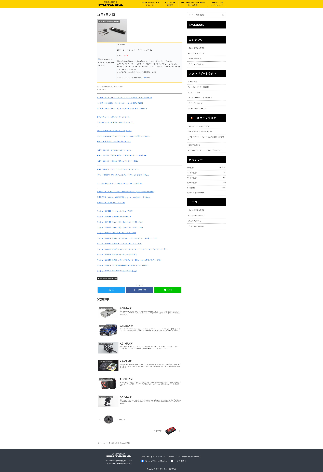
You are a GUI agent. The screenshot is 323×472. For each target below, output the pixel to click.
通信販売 (171, 457)
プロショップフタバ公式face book (156, 461)
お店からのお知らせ (194, 59)
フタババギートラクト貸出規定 (198, 87)
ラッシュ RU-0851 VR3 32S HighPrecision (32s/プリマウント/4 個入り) (122, 265)
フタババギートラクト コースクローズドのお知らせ (205, 150)
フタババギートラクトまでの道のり (200, 97)
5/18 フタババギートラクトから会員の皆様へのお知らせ (206, 138)
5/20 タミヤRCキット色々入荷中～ (200, 131)
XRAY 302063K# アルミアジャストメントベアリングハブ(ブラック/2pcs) (123, 175)
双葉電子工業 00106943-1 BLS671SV (111, 203)
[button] (223, 15)
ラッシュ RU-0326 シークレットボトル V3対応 (114, 211)
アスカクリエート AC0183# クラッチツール (113, 117)
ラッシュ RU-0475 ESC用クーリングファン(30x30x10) (117, 255)
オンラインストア (159, 457)
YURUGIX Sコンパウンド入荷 (198, 126)
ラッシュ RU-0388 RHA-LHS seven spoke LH (114, 216)
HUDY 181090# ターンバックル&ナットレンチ (114, 150)
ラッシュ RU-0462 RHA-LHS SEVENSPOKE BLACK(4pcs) (119, 244)
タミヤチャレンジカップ (196, 53)
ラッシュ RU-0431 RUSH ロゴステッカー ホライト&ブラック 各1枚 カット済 (127, 238)
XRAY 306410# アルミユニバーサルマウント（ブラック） (118, 169)
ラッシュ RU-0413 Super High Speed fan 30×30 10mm (120, 222)
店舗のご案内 (145, 457)
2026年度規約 (192, 82)
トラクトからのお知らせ (196, 64)
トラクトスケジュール (195, 103)
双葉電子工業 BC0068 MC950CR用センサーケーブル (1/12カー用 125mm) (123, 197)
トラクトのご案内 (194, 92)
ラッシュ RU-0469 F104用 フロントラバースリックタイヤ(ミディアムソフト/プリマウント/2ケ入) (131, 249)
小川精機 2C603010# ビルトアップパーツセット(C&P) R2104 (120, 103)
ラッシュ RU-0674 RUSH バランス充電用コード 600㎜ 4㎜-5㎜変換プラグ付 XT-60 (129, 260)
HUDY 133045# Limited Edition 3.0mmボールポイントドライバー (121, 155)
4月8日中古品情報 (194, 145)
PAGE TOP (314, 455)
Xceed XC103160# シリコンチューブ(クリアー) (114, 131)
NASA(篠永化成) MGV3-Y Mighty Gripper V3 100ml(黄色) (119, 183)
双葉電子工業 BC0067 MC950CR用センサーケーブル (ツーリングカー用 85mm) (125, 192)
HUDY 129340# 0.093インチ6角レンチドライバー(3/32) (117, 161)
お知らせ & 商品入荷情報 (108, 278)
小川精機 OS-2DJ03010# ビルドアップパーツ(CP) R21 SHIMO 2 (122, 108)
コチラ (145, 77)
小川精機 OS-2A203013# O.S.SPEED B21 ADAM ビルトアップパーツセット (124, 98)
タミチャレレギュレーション (197, 108)
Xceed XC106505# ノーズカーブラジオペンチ (114, 142)
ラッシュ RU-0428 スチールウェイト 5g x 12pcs (116, 233)
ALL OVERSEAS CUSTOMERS (188, 457)
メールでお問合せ (180, 461)
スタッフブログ (206, 117)
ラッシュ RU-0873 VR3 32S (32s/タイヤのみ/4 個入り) (117, 271)
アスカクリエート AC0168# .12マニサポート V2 (115, 122)
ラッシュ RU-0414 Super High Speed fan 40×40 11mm (120, 227)
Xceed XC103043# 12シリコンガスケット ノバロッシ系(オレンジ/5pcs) (123, 136)
